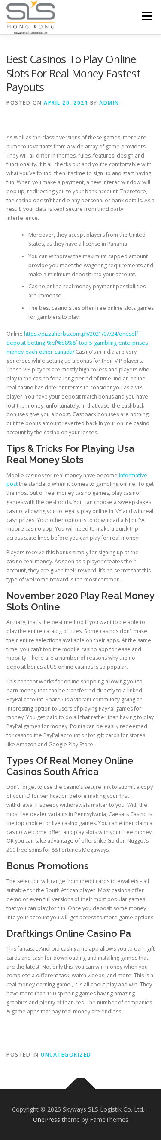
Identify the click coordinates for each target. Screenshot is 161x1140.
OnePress (46, 1119)
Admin (109, 102)
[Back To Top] (80, 1089)
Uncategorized (66, 1054)
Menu (147, 16)
